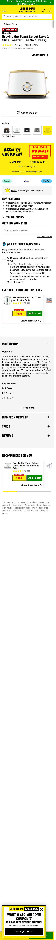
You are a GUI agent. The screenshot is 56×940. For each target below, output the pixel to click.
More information (15, 282)
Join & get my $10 (24, 931)
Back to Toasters (12, 24)
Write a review (31, 45)
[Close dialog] (41, 909)
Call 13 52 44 (38, 162)
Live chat (16, 162)
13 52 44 (32, 4)
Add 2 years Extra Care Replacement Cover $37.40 (27, 259)
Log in (14, 190)
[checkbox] (3, 257)
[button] (9, 10)
